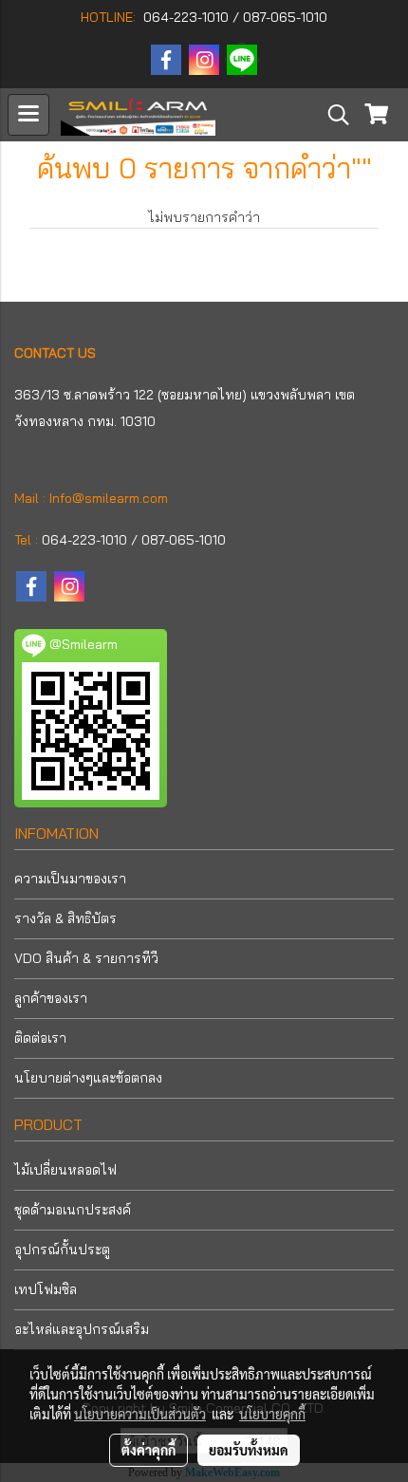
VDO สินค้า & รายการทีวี (86, 958)
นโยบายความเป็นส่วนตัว (140, 1413)
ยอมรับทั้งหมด (248, 1449)
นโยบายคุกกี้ (272, 1413)
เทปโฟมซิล (45, 1289)
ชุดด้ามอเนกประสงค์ (72, 1209)
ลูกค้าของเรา (50, 998)
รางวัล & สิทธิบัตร (65, 918)
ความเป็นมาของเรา (70, 878)
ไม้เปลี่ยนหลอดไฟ (65, 1169)
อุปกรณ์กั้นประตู (62, 1249)
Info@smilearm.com (108, 498)
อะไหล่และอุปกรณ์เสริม (81, 1329)
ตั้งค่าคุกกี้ (148, 1449)
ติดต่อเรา (40, 1038)
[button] (332, 114)
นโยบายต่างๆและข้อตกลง (88, 1077)
